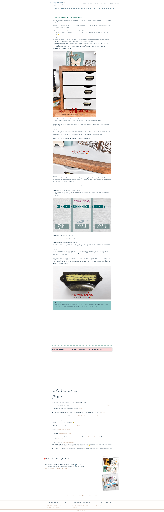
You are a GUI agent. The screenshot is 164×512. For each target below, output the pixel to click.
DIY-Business (104, 3)
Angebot (111, 3)
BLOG (84, 3)
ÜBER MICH (117, 3)
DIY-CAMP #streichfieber (93, 3)
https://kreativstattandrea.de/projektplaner (56, 468)
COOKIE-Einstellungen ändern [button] (54, 507)
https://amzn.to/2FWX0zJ (75, 426)
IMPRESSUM (75, 507)
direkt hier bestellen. (61, 438)
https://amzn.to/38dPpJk (64, 429)
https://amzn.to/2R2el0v (94, 436)
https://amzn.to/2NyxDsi (64, 433)
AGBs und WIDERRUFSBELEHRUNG (80, 505)
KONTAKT (98, 505)
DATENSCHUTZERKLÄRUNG (54, 505)
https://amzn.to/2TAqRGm (69, 442)
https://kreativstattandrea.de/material (88, 416)
